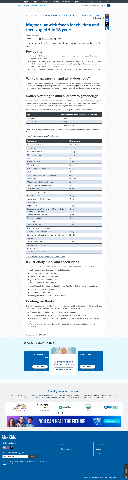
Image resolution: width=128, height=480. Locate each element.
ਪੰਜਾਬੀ (107, 2)
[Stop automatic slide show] (62, 412)
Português (66, 2)
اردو (84, 2)
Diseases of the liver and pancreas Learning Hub (81, 16)
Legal (4, 464)
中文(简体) (45, 2)
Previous (59, 412)
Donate (98, 449)
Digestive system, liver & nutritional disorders (42, 16)
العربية (99, 2)
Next (66, 412)
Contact (64, 454)
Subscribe (32, 457)
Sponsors (99, 444)
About (63, 444)
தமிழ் (91, 2)
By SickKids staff (32, 35)
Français (35, 2)
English (26, 2)
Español (76, 2)
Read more (41, 367)
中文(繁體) (55, 2)
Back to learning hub (63, 369)
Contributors (66, 449)
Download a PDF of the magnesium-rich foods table (45, 256)
